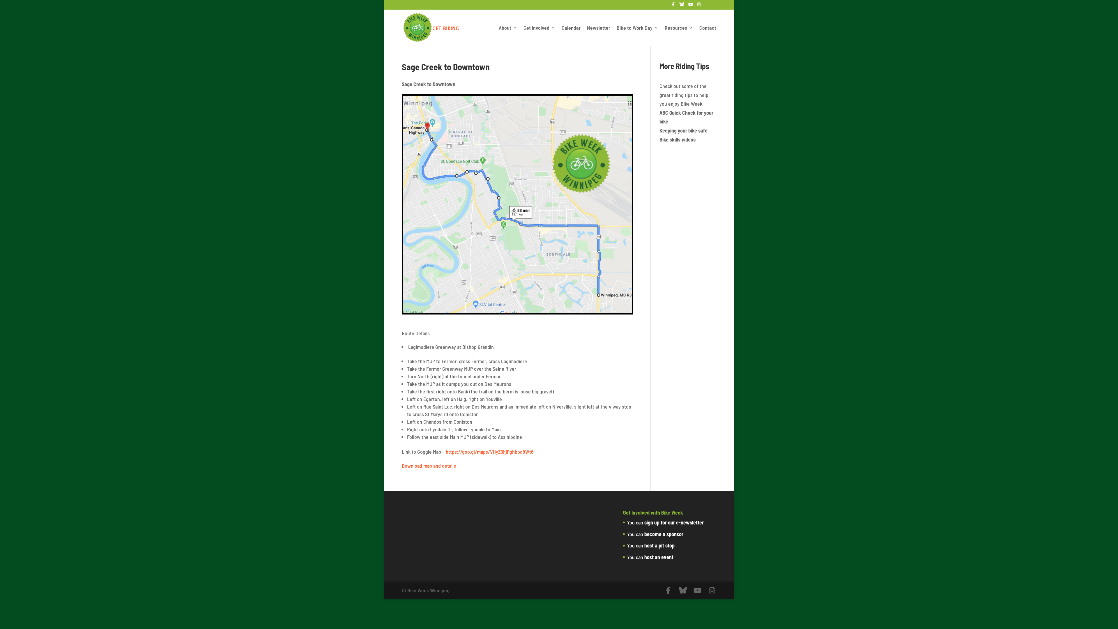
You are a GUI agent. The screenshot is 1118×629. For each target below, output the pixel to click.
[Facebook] (673, 6)
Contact (707, 28)
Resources (676, 28)
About (505, 28)
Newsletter (598, 28)
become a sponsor (663, 534)
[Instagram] (699, 6)
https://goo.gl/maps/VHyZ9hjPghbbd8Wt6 (490, 451)
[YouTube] (690, 6)
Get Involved (536, 28)
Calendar (571, 28)
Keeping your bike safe (683, 130)
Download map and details (429, 465)
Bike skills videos (677, 139)
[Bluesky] (682, 6)
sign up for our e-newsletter (674, 522)
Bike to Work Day (634, 28)
